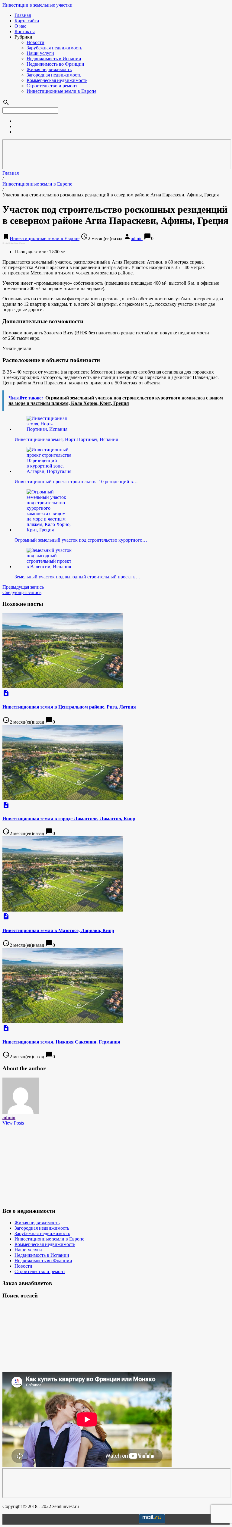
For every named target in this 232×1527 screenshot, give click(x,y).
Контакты (24, 31)
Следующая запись (21, 592)
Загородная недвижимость (54, 74)
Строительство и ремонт (52, 85)
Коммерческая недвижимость (57, 80)
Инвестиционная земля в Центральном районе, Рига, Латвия (69, 706)
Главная (22, 15)
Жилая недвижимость (49, 69)
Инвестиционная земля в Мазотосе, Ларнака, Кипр (58, 930)
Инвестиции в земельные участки (37, 5)
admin (137, 238)
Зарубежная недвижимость (54, 47)
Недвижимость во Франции (55, 64)
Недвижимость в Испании (54, 58)
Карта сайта (26, 20)
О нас (20, 26)
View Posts (13, 1122)
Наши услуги (40, 53)
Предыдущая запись (23, 587)
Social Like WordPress (13, 243)
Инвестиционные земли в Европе (61, 91)
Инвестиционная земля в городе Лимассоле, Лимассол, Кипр (68, 818)
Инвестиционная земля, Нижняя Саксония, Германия (61, 1041)
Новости (35, 42)
